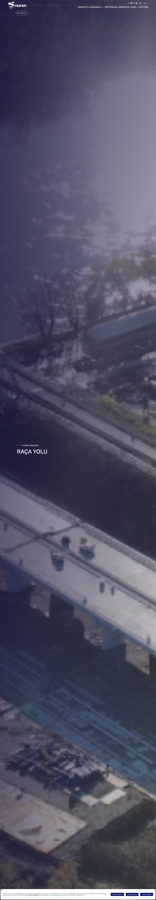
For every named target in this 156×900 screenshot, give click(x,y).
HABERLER (123, 7)
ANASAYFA (83, 7)
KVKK (133, 7)
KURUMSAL (96, 7)
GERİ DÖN (23, 13)
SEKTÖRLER (111, 7)
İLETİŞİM (143, 7)
